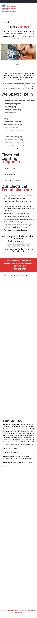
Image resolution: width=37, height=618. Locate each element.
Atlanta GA (6, 424)
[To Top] (33, 613)
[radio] (9, 245)
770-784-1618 (12, 448)
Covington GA (15, 424)
